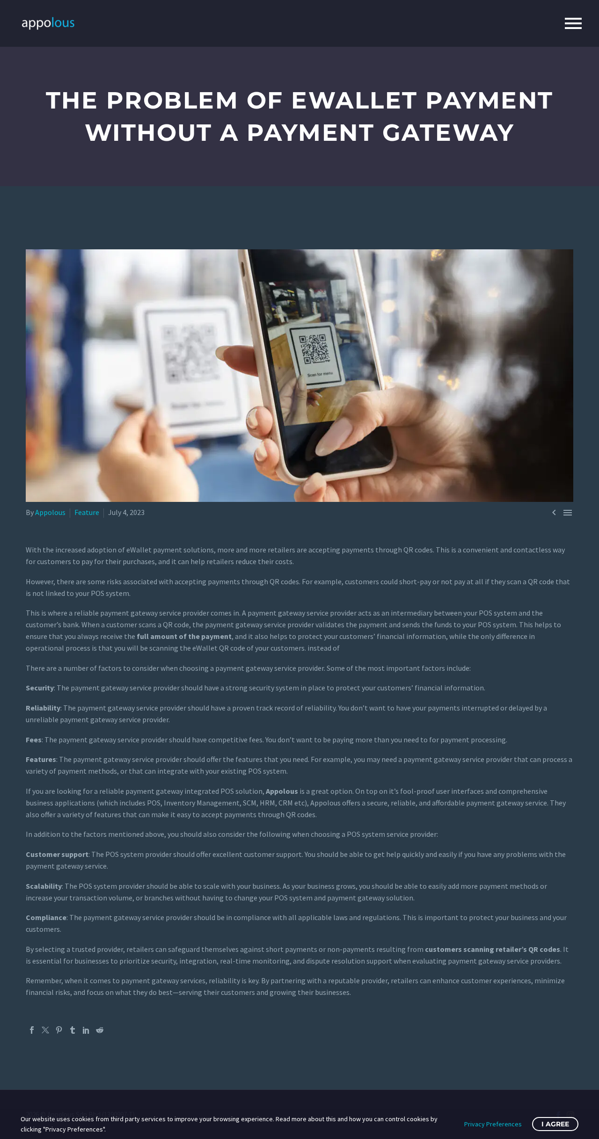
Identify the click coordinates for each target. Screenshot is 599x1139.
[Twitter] (45, 1030)
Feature (86, 512)
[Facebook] (32, 1030)
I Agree (555, 1124)
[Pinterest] (59, 1030)
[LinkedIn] (86, 1030)
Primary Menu (573, 23)
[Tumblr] (72, 1030)
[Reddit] (99, 1030)
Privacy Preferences (493, 1124)
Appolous (50, 512)
